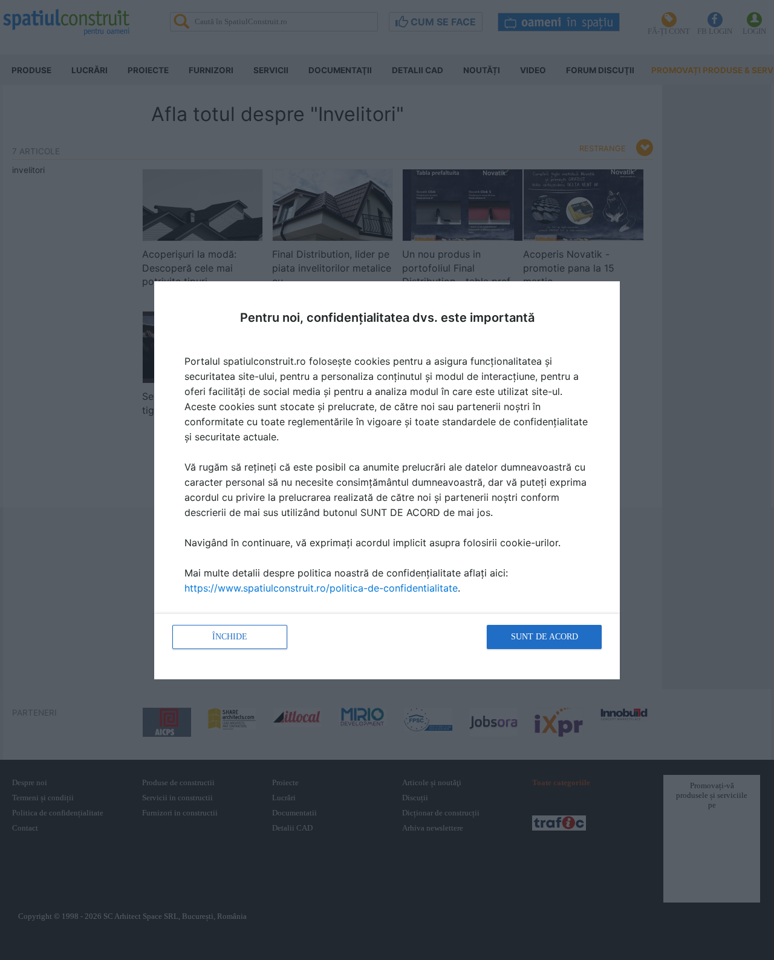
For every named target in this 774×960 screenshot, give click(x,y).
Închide (229, 636)
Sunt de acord (544, 636)
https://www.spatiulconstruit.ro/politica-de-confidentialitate (321, 588)
